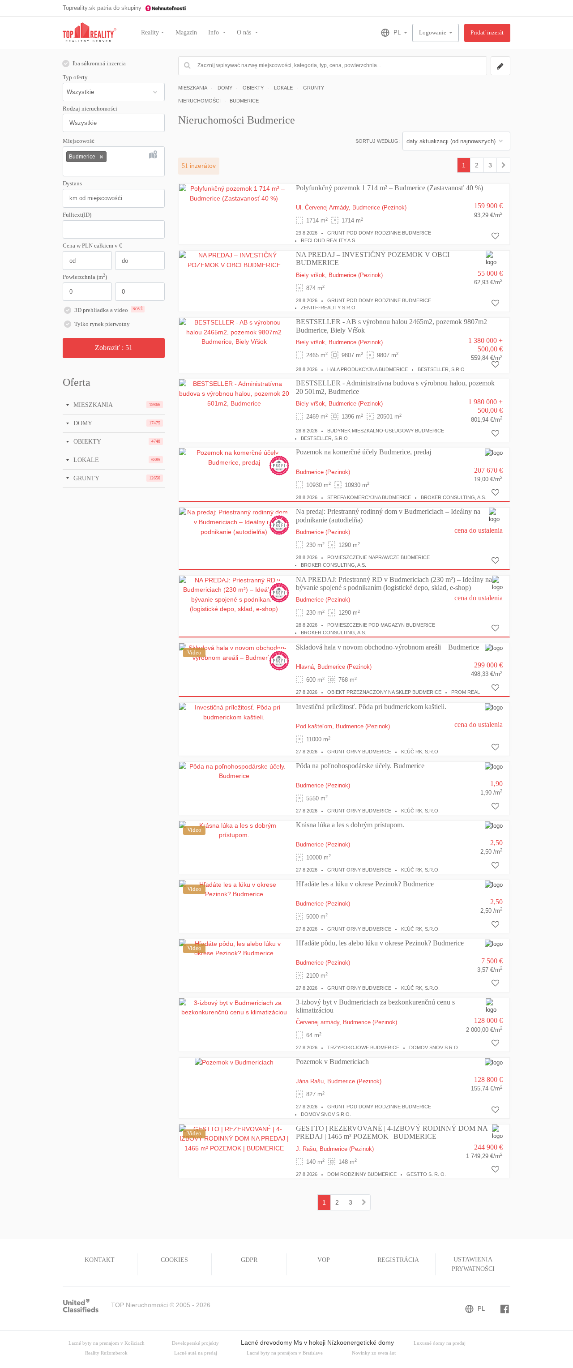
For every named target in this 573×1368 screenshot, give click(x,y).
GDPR (249, 1260)
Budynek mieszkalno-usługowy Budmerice (385, 430)
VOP (323, 1260)
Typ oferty (75, 77)
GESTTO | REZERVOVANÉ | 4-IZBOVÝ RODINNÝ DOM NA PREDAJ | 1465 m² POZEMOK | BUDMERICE (391, 1132)
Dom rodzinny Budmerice (362, 1174)
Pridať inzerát (487, 33)
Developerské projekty (195, 1343)
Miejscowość (78, 141)
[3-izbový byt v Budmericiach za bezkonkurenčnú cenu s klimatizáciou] (234, 1007)
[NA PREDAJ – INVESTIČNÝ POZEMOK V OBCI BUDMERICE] (234, 259)
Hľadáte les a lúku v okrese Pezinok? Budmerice (365, 884)
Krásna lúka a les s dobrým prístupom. (350, 825)
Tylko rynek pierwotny (102, 324)
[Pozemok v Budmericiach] (234, 1062)
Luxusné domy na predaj (440, 1343)
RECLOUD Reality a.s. (328, 240)
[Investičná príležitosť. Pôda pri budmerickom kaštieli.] (234, 711)
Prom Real (465, 692)
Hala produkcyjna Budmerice (367, 369)
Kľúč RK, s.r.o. (420, 751)
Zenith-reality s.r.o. (329, 307)
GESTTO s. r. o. (426, 1174)
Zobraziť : (114, 347)
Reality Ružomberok (106, 1353)
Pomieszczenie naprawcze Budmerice (378, 557)
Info (214, 32)
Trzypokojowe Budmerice (363, 1047)
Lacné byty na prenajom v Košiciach (106, 1343)
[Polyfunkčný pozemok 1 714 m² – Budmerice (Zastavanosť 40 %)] (234, 193)
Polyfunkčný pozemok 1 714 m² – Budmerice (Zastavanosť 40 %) (389, 188)
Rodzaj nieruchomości (90, 109)
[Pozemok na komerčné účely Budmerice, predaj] (234, 457)
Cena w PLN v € (92, 246)
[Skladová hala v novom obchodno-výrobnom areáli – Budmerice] (234, 652)
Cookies (174, 1260)
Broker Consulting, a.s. (453, 497)
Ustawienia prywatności (473, 1264)
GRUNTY (85, 478)
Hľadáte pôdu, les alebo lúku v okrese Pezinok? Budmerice (380, 943)
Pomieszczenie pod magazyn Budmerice (381, 625)
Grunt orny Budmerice (359, 751)
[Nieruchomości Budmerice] (503, 165)
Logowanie (433, 33)
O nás (245, 32)
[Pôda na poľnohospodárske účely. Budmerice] (234, 770)
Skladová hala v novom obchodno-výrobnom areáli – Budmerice (387, 647)
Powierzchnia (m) (85, 276)
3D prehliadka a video (108, 310)
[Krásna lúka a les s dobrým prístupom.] (234, 830)
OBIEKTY (86, 441)
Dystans (72, 183)
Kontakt (100, 1260)
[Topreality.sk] (89, 33)
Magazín (186, 32)
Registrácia (398, 1260)
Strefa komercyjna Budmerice (369, 497)
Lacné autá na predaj (195, 1353)
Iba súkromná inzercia (99, 63)
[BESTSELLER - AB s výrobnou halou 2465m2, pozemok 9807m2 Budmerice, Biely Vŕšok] (234, 331)
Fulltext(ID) (77, 215)
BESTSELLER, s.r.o (441, 369)
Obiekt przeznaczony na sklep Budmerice (384, 692)
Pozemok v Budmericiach (332, 1061)
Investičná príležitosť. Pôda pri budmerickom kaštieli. (371, 706)
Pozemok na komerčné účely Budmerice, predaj (363, 452)
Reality (150, 32)
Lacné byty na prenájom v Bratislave (285, 1353)
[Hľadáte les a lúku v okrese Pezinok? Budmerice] (234, 889)
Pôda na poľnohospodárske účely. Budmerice (360, 766)
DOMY (82, 423)
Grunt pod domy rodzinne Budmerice (379, 232)
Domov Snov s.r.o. (434, 1047)
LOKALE (85, 459)
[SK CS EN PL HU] (390, 32)
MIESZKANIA (92, 404)
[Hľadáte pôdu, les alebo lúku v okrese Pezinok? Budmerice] (234, 948)
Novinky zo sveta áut (374, 1353)
